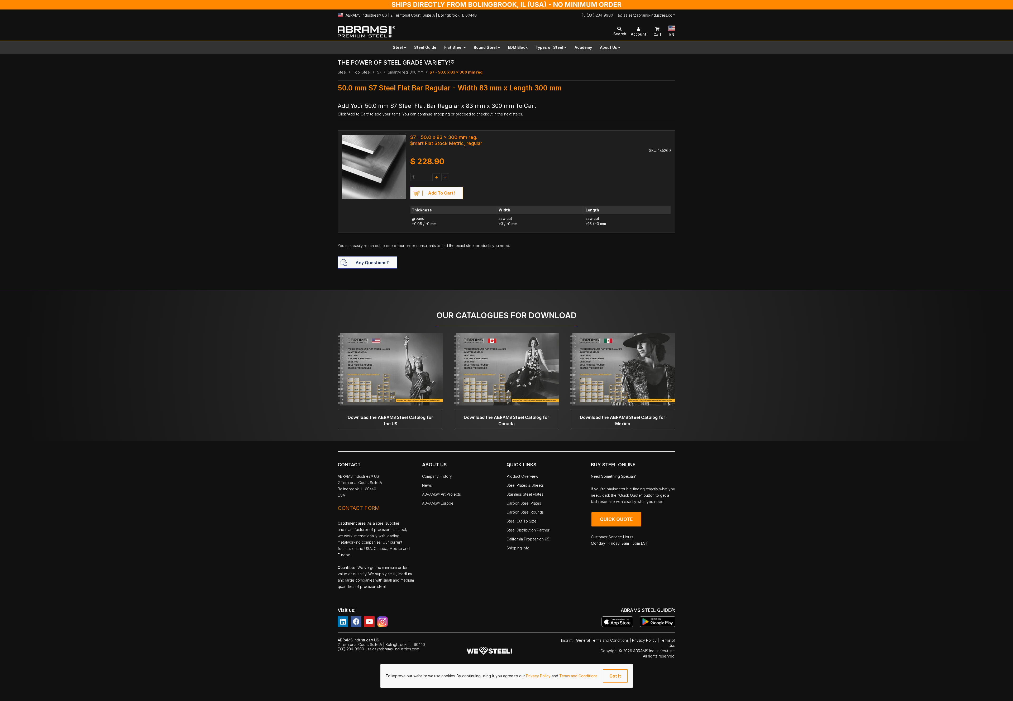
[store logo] (422, 29)
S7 (379, 72)
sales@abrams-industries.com (649, 15)
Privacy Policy (539, 676)
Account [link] (638, 34)
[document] (507, 676)
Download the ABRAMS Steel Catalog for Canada (506, 420)
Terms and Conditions (578, 676)
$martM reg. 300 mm (405, 72)
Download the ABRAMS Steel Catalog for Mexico (622, 420)
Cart (657, 34)
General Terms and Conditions (603, 640)
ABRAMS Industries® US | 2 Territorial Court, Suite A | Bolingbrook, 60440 (411, 15)
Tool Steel (362, 72)
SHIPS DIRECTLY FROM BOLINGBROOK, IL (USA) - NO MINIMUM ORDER (506, 4)
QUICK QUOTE (616, 519)
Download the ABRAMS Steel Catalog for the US (390, 420)
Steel (342, 72)
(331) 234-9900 (600, 15)
